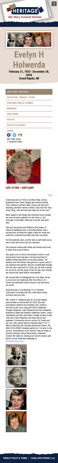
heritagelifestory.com (15, 341)
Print (50, 195)
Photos (11, 119)
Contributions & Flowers (20, 103)
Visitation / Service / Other (21, 97)
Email (20, 135)
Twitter (14, 135)
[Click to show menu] (54, 3)
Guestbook (12, 114)
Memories (12, 108)
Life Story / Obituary (17, 92)
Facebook (9, 135)
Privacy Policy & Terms (15, 458)
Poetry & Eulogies (16, 125)
